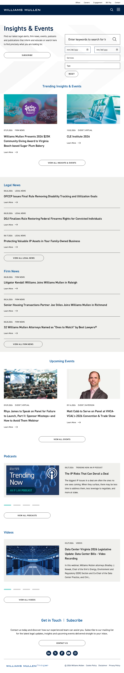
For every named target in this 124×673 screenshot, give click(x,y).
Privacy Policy (114, 665)
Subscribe (74, 620)
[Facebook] (62, 653)
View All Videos (27, 600)
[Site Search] (111, 10)
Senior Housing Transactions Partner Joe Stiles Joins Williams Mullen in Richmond (55, 305)
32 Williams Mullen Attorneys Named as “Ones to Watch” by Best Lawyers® (50, 327)
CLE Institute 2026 (78, 136)
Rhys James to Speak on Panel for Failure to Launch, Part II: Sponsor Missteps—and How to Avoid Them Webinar (29, 415)
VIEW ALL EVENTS (62, 439)
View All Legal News (24, 258)
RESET (72, 74)
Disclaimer (102, 665)
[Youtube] (68, 653)
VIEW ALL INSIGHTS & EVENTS (62, 163)
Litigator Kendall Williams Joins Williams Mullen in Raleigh (40, 282)
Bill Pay (108, 2)
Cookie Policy (91, 665)
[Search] (114, 39)
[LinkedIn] (48, 653)
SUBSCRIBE (27, 55)
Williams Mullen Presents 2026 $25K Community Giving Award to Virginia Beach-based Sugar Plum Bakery (27, 141)
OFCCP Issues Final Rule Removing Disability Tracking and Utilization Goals (50, 196)
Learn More (8, 152)
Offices (78, 2)
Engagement (97, 2)
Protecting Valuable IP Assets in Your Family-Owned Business (42, 241)
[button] (7, 505)
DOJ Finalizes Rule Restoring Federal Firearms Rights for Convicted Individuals (53, 218)
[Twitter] (55, 653)
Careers (87, 2)
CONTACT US (62, 643)
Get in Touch (51, 620)
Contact (117, 2)
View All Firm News (23, 344)
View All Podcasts (27, 515)
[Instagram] (75, 653)
